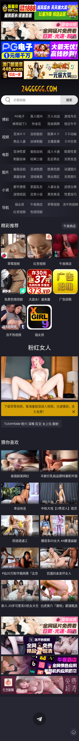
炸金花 (36, 124)
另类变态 (70, 159)
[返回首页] (73, 732)
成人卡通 (53, 151)
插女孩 (19, 204)
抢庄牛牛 (70, 124)
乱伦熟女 (53, 159)
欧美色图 (53, 169)
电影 (5, 154)
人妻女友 (53, 187)
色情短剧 (36, 212)
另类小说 (36, 194)
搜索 (69, 100)
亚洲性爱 (19, 151)
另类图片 (70, 176)
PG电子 (19, 116)
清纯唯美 (36, 176)
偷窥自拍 (19, 169)
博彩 (5, 119)
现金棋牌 (53, 124)
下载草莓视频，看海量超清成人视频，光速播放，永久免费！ (39, 409)
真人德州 (36, 116)
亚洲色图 (36, 169)
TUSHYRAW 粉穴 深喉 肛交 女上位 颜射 (31, 424)
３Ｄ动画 (70, 134)
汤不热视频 (70, 204)
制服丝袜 (19, 159)
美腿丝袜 (19, 176)
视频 (5, 137)
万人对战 (53, 116)
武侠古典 (70, 187)
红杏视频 (19, 212)
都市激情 (19, 187)
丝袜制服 (36, 141)
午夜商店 (36, 204)
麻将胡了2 (20, 124)
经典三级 (36, 159)
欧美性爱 (70, 151)
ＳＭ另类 (70, 141)
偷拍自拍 (36, 151)
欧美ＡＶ (53, 134)
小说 (5, 189)
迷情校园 (19, 194)
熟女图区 (53, 176)
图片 (5, 172)
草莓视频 (53, 204)
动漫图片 (70, 169)
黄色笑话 (53, 194)
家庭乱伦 (36, 187)
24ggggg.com (39, 88)
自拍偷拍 (36, 134)
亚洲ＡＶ (19, 134)
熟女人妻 (19, 141)
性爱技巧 (70, 194)
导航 (5, 207)
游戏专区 (70, 116)
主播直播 (53, 141)
